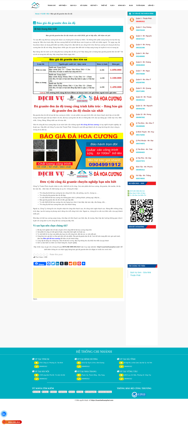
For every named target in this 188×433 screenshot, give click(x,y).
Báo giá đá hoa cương (51, 238)
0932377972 (140, 161)
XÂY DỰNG (83, 5)
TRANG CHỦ (52, 5)
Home (37, 14)
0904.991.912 (14, 422)
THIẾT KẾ (104, 5)
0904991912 (140, 100)
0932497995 (140, 82)
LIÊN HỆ (151, 5)
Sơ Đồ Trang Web (90, 391)
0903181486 (140, 48)
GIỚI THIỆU (62, 5)
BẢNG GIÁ (121, 5)
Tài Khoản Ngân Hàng (105, 391)
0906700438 (140, 30)
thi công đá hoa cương (90, 124)
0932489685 (140, 56)
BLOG (131, 5)
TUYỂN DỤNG (140, 5)
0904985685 (140, 126)
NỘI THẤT (94, 5)
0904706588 (140, 74)
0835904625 (140, 152)
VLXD (112, 5)
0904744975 (140, 144)
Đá (48, 14)
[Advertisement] (78, 284)
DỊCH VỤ (73, 5)
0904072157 (140, 39)
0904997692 (140, 117)
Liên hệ (72, 391)
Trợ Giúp (80, 391)
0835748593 (140, 178)
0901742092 (140, 135)
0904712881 (140, 91)
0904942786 (140, 109)
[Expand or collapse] (120, 29)
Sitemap (45, 391)
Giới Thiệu (36, 391)
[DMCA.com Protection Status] (134, 188)
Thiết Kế (53, 391)
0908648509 (140, 65)
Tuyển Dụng (63, 391)
